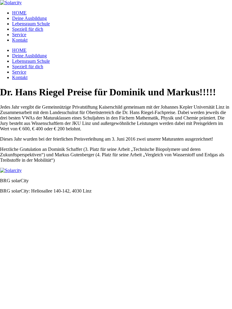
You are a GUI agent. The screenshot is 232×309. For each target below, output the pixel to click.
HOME (19, 12)
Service (19, 34)
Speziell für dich (27, 29)
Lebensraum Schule (31, 23)
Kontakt (19, 40)
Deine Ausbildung (29, 18)
